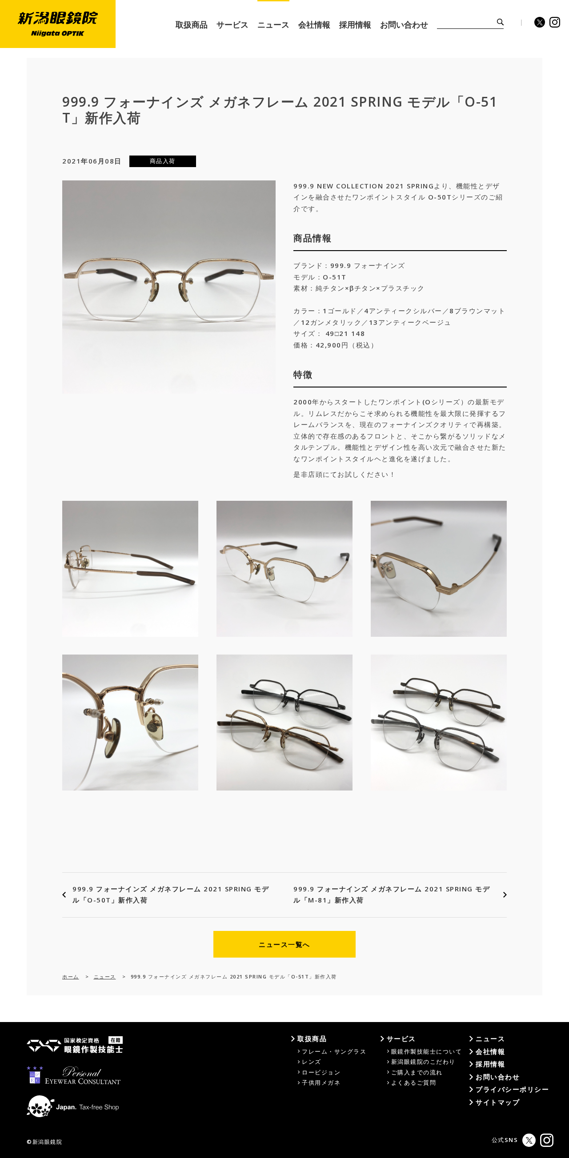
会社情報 (490, 1051)
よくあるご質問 (414, 1082)
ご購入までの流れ (417, 1072)
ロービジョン (321, 1072)
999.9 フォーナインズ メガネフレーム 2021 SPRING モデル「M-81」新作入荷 (391, 894)
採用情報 (490, 1063)
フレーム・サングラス (334, 1051)
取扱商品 (312, 1038)
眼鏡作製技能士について (426, 1051)
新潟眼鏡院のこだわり (423, 1062)
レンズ (311, 1062)
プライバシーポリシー (512, 1089)
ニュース (105, 976)
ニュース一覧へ (284, 944)
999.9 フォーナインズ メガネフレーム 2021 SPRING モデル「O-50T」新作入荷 (170, 894)
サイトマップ (498, 1102)
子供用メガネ (321, 1082)
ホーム (70, 976)
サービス (401, 1038)
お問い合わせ (498, 1076)
